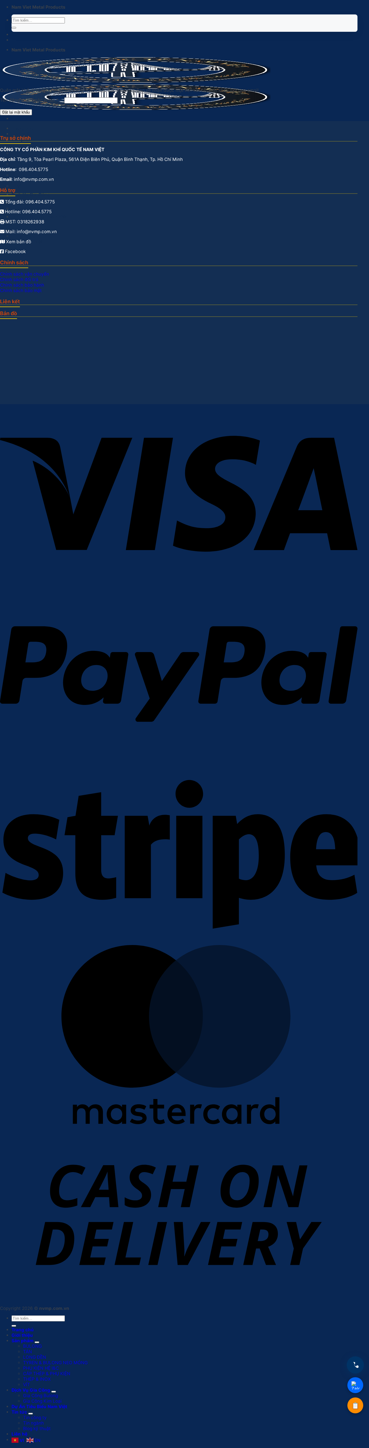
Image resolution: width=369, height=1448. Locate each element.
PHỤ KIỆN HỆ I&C (41, 1368)
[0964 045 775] (355, 1365)
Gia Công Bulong (40, 1395)
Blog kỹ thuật (37, 1428)
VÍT (20, 186)
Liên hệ (19, 1434)
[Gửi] (14, 28)
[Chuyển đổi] (37, 1342)
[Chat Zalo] (355, 1385)
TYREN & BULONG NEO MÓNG (55, 1362)
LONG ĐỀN (34, 1357)
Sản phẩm (22, 1340)
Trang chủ (23, 128)
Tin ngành (33, 1423)
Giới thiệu (22, 134)
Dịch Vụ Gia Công (31, 194)
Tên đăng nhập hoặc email (29, 100)
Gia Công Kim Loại (34, 208)
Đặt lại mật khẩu (16, 112)
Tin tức (19, 1412)
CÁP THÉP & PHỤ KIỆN (46, 1373)
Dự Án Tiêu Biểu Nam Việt (39, 217)
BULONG (32, 1346)
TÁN (27, 1351)
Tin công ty (35, 1417)
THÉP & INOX (37, 1379)
